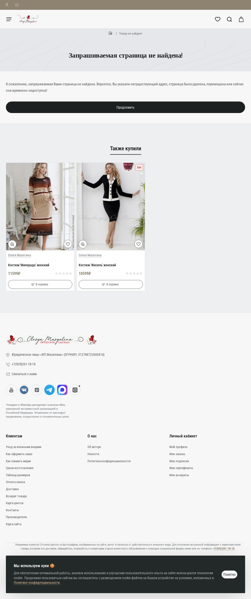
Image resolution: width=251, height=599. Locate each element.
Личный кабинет (183, 436)
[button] (12, 244)
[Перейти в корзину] (241, 19)
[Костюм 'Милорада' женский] (40, 206)
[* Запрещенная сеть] (75, 389)
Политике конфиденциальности (37, 583)
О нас (92, 436)
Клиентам (14, 436)
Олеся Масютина (19, 255)
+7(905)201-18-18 (224, 548)
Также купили (125, 148)
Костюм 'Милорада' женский (28, 265)
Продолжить (125, 107)
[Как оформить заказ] (17, 5)
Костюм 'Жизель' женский (97, 265)
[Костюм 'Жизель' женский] (111, 206)
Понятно (229, 574)
